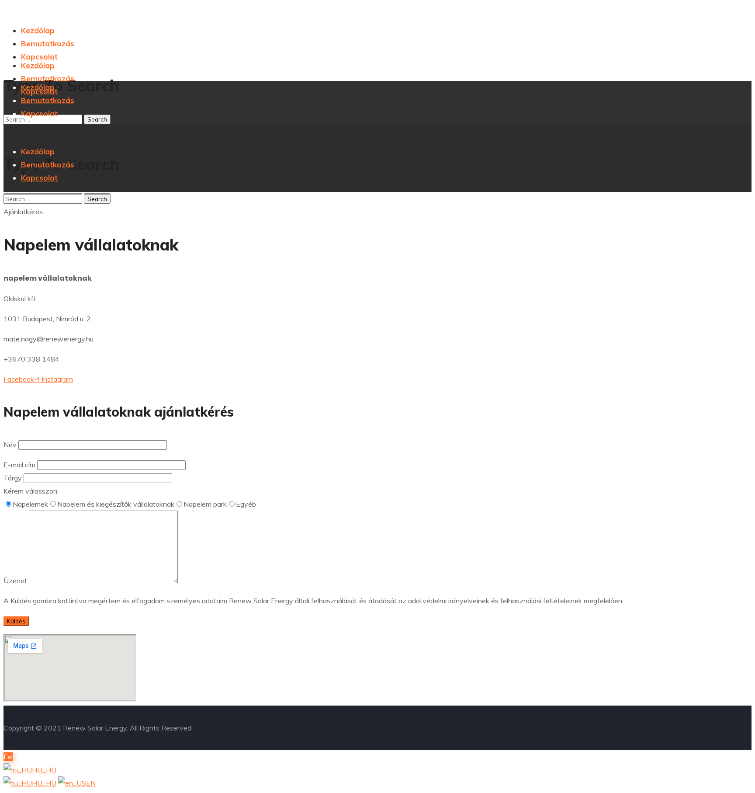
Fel (8, 756)
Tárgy (13, 477)
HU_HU (44, 769)
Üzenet (16, 580)
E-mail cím (20, 464)
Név (10, 444)
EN (91, 783)
